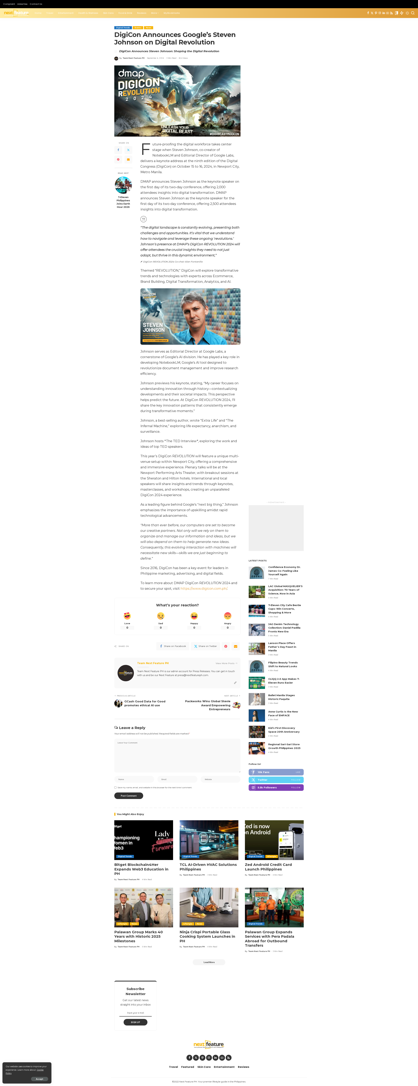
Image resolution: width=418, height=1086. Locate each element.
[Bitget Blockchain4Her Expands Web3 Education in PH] (143, 840)
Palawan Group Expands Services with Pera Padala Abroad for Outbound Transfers (269, 939)
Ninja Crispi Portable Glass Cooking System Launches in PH (207, 936)
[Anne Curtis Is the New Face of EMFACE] (257, 715)
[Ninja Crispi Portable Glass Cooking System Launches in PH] (209, 907)
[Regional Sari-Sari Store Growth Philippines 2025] (257, 748)
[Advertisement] (276, 528)
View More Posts (225, 663)
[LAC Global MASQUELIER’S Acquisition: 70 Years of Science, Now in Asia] (257, 592)
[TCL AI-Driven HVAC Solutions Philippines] (209, 840)
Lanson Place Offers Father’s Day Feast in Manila (282, 647)
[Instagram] (379, 13)
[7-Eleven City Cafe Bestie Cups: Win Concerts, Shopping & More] (257, 611)
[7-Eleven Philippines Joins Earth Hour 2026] (123, 185)
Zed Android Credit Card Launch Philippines (268, 866)
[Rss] (391, 13)
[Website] (235, 683)
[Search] (413, 13)
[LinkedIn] (383, 13)
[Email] (128, 159)
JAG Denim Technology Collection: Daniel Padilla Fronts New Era (284, 628)
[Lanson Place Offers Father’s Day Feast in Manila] (257, 649)
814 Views (183, 58)
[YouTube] (387, 13)
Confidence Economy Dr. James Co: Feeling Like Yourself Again (284, 570)
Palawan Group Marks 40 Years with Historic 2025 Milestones (138, 936)
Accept (39, 1079)
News (148, 27)
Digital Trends (123, 27)
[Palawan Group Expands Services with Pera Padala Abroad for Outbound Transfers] (274, 907)
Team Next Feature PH (134, 58)
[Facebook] (368, 13)
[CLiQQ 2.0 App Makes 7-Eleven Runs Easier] (257, 683)
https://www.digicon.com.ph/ (204, 589)
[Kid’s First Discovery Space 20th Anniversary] (257, 732)
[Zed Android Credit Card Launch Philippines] (274, 840)
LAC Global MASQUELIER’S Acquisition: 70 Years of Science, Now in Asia (285, 590)
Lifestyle (271, 856)
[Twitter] (372, 13)
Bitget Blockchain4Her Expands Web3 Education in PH (141, 869)
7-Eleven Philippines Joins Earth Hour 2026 (123, 202)
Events (138, 27)
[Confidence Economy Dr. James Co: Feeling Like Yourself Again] (257, 573)
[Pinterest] (376, 13)
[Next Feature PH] (16, 13)
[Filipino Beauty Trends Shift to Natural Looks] (257, 666)
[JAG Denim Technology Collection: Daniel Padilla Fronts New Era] (257, 630)
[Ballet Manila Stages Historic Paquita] (257, 699)
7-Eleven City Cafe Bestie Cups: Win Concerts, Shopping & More (284, 609)
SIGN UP (135, 1022)
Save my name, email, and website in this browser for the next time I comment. (155, 787)
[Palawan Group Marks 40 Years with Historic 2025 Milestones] (143, 907)
